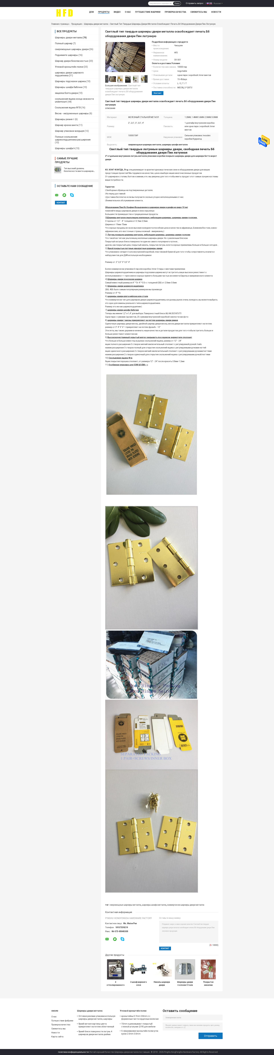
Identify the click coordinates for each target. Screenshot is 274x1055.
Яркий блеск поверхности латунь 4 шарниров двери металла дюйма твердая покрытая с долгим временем (97, 1033)
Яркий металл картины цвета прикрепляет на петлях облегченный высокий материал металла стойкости (97, 1026)
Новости (216, 12)
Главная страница (60, 24)
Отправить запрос (195, 3)
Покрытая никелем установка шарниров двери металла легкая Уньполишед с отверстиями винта (208, 983)
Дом (91, 12)
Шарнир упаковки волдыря (69, 131)
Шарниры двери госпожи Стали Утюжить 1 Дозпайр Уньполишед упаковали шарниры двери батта (185, 983)
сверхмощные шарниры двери (72, 49)
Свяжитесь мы (198, 12)
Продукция (76, 24)
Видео (117, 12)
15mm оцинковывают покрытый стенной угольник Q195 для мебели (138, 1025)
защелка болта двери (66, 93)
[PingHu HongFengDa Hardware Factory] (64, 12)
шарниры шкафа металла (154, 905)
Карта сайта (57, 1036)
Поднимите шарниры (66, 55)
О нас (128, 12)
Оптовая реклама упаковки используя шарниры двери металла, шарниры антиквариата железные (96, 1018)
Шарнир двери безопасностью (71, 61)
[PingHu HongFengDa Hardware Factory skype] (73, 195)
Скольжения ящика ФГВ (68, 107)
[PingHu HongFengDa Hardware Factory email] (58, 195)
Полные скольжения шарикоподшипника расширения (72, 138)
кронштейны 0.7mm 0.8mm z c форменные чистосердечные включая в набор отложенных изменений (140, 1018)
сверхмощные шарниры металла (125, 905)
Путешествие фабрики (147, 12)
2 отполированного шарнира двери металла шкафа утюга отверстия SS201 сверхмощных (116, 983)
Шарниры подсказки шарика (70, 81)
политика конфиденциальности (73, 1052)
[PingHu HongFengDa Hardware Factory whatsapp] (66, 195)
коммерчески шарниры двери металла (185, 905)
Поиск (177, 3)
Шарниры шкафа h (65, 148)
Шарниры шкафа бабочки (68, 87)
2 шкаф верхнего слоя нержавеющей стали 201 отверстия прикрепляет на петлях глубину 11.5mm (138, 983)
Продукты (103, 12)
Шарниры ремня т (64, 119)
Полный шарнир (63, 43)
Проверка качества (175, 12)
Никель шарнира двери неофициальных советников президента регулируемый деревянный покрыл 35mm (162, 983)
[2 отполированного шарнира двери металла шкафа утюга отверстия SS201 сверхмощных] (116, 969)
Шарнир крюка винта (66, 125)
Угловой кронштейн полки (69, 66)
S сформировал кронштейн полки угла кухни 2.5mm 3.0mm (139, 1032)
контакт (158, 93)
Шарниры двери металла (96, 24)
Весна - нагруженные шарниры (72, 113)
